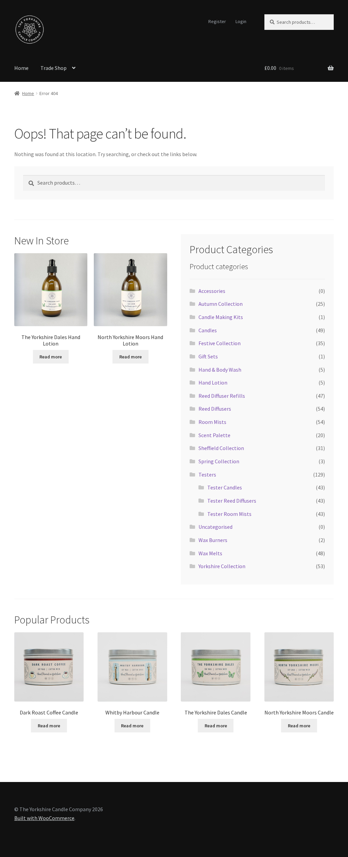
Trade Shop (53, 67)
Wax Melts (210, 553)
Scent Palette (214, 435)
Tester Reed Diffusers (231, 500)
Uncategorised (215, 526)
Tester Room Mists (229, 513)
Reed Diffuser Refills (221, 395)
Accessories (211, 290)
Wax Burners (212, 540)
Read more (50, 357)
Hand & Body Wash (219, 369)
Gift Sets (208, 356)
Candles (207, 330)
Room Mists (212, 421)
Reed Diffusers (214, 408)
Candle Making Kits (220, 317)
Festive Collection (219, 343)
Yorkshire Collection (221, 566)
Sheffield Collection (221, 448)
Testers (207, 474)
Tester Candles (224, 487)
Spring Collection (218, 461)
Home (21, 67)
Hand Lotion (212, 382)
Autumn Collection (220, 303)
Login (241, 21)
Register (217, 21)
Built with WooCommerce (44, 818)
